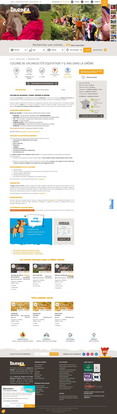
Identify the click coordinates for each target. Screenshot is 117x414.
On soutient (37, 371)
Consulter (62, 239)
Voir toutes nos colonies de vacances (67, 370)
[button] (113, 7)
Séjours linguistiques (63, 377)
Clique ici (42, 193)
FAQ (36, 370)
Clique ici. (42, 179)
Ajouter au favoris (92, 77)
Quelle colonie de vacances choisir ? (67, 365)
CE (40, 2)
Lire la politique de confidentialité (10, 400)
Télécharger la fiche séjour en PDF (42, 84)
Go (87, 50)
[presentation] (4, 23)
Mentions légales (38, 389)
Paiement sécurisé (39, 394)
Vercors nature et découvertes (17, 276)
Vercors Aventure (61, 275)
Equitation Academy (36, 314)
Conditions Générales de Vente (41, 387)
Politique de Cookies (39, 391)
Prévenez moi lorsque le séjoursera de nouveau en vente (91, 71)
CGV (63, 408)
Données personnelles (39, 386)
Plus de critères (98, 50)
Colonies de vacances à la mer (66, 371)
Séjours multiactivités (64, 373)
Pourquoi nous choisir (22, 2)
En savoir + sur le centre (89, 116)
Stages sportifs (62, 385)
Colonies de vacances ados (65, 375)
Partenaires (37, 373)
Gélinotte (52, 200)
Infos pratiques (34, 2)
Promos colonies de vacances (66, 387)
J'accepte (29, 406)
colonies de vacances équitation (30, 132)
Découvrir (18, 271)
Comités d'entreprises (39, 378)
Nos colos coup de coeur (65, 389)
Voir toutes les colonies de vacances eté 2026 (26, 250)
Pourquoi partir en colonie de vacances (68, 366)
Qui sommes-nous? (39, 365)
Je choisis (18, 406)
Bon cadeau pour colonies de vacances (68, 396)
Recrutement (37, 377)
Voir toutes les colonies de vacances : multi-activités (28, 254)
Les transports (62, 368)
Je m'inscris (54, 354)
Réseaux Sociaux (38, 375)
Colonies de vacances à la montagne (67, 382)
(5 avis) (27, 277)
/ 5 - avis (68, 77)
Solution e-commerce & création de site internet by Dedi (58, 410)
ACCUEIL (12, 2)
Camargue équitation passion (14, 315)
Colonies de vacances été (65, 383)
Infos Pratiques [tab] (42, 90)
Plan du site (75, 408)
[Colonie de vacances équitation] (76, 23)
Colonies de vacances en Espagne (67, 378)
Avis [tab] (63, 90)
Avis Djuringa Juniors (39, 368)
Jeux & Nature (37, 275)
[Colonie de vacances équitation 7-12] (25, 23)
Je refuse (7, 406)
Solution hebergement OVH (58, 412)
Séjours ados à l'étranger (64, 380)
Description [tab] (20, 90)
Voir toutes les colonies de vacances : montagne (27, 252)
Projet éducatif (38, 366)
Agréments (37, 393)
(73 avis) (71, 277)
